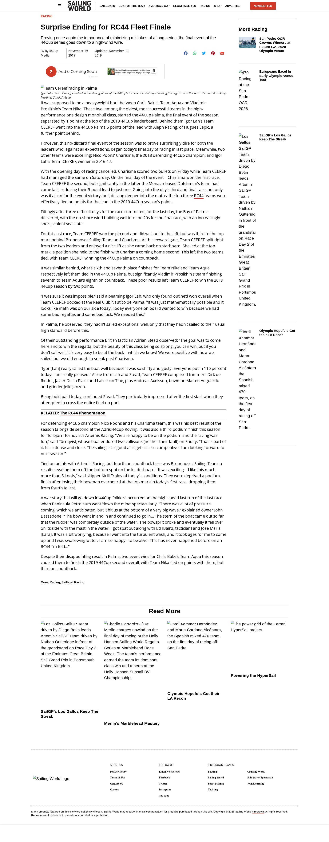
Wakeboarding (255, 783)
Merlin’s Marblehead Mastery (132, 723)
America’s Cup (159, 5)
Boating (212, 771)
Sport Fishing (216, 783)
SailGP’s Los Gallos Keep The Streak (275, 137)
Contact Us (116, 783)
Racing (205, 5)
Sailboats (107, 5)
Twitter (163, 783)
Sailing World (216, 777)
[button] (186, 53)
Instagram (165, 789)
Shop (217, 5)
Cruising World (256, 771)
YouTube (164, 795)
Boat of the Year (132, 5)
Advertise (232, 5)
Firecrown (258, 811)
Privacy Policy (118, 771)
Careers (114, 789)
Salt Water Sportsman (260, 777)
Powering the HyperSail (253, 675)
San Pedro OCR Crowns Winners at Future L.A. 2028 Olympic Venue (274, 45)
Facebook (164, 777)
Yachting (213, 789)
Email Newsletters (169, 771)
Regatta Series (184, 5)
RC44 (199, 195)
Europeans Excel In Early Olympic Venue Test (276, 76)
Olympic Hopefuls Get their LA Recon (277, 333)
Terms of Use (117, 777)
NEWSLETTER (263, 5)
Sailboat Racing (72, 582)
